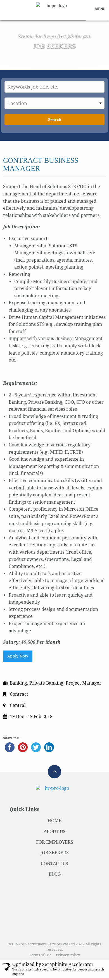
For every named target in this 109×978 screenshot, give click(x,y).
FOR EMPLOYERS (54, 842)
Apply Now (17, 656)
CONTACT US (54, 863)
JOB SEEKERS (54, 852)
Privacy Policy (68, 955)
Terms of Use (40, 955)
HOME (54, 820)
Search (54, 119)
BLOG (55, 874)
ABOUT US (54, 831)
